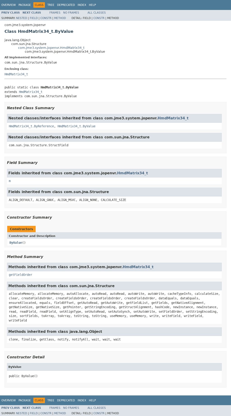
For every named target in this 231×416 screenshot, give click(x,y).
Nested (21, 18)
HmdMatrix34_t (16, 74)
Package (24, 5)
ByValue (15, 242)
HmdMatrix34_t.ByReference (31, 126)
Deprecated (66, 5)
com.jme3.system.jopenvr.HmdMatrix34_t (51, 48)
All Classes (97, 12)
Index (82, 5)
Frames (54, 12)
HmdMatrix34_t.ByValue (76, 126)
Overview (8, 5)
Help (92, 5)
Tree (50, 5)
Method (60, 18)
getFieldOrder (20, 275)
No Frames (71, 12)
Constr (45, 18)
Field (34, 18)
